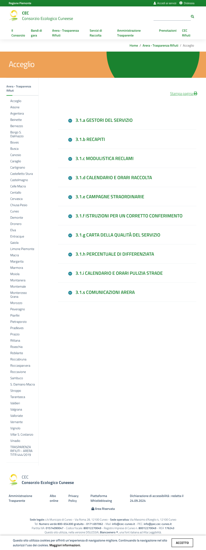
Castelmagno (19, 180)
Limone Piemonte (22, 249)
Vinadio (15, 441)
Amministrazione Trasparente (129, 33)
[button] (22, 89)
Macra (14, 255)
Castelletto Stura (21, 174)
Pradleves (16, 328)
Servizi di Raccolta (96, 33)
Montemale (18, 286)
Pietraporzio (18, 322)
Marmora (16, 268)
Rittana (15, 340)
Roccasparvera (20, 365)
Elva (13, 230)
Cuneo (14, 211)
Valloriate (16, 416)
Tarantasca (17, 397)
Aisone (14, 107)
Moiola (14, 274)
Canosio (15, 155)
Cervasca (16, 199)
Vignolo (15, 428)
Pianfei (14, 315)
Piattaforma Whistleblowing (101, 498)
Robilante (16, 353)
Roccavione (18, 372)
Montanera (17, 280)
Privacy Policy (73, 498)
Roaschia (16, 347)
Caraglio (15, 161)
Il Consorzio (18, 33)
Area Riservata (104, 508)
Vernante (16, 422)
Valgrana (16, 409)
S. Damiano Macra (22, 384)
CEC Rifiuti (186, 33)
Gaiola (14, 243)
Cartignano (17, 167)
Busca (14, 149)
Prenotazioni (168, 30)
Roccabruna (18, 359)
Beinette (16, 120)
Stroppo (15, 391)
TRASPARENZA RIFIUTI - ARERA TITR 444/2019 (21, 451)
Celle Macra (18, 186)
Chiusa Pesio (18, 205)
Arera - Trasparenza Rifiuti (65, 33)
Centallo (15, 192)
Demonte (16, 217)
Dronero (16, 224)
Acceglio (15, 101)
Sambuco (16, 378)
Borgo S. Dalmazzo (17, 134)
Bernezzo (16, 126)
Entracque (17, 236)
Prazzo (15, 334)
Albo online (54, 498)
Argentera (17, 113)
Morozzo (16, 303)
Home (134, 45)
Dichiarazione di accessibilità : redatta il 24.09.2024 (156, 498)
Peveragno (17, 309)
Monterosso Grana (18, 295)
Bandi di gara (36, 33)
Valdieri (15, 403)
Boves (14, 142)
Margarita (16, 261)
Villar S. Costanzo (21, 434)
